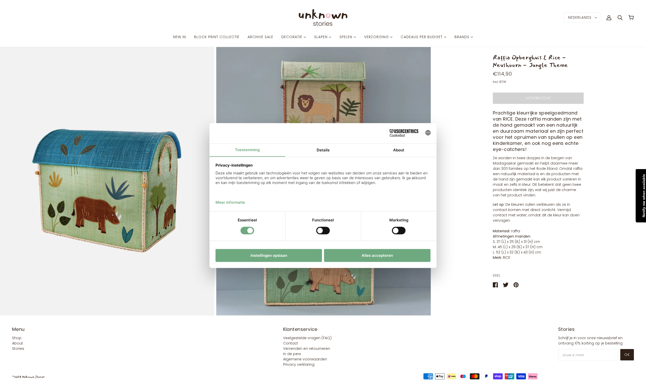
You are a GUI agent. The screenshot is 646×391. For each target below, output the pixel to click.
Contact (290, 343)
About (17, 343)
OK (627, 354)
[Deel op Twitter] (506, 284)
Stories (18, 348)
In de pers (292, 353)
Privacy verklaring (298, 364)
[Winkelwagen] (631, 17)
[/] (323, 17)
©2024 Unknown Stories (28, 377)
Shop (16, 337)
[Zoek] (620, 17)
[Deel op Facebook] (496, 284)
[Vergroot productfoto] (107, 181)
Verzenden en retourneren (306, 348)
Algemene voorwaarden (305, 359)
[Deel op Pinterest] (516, 284)
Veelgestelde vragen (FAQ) (307, 337)
